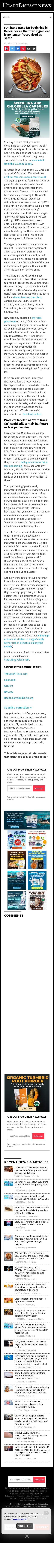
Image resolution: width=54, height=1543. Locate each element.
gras (39, 720)
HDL (16, 724)
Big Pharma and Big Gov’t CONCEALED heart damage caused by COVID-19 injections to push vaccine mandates (31, 1271)
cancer (36, 713)
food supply (26, 717)
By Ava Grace (30, 1191)
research (19, 738)
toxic (40, 742)
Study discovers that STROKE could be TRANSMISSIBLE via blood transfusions (31, 1225)
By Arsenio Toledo (32, 1176)
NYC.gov (8, 691)
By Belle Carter (30, 1262)
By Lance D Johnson (32, 1293)
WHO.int (8, 685)
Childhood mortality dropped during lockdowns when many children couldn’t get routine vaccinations (32, 1390)
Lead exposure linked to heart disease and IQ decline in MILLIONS (32, 1197)
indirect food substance (35, 731)
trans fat (9, 746)
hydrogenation (12, 731)
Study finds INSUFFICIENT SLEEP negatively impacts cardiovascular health (31, 1344)
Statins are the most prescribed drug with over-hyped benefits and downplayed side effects (31, 1287)
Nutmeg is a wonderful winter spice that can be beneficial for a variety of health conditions (32, 1210)
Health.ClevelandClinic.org (18, 697)
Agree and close (25, 1526)
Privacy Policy (20, 1519)
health (23, 724)
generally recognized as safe (20, 720)
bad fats (26, 713)
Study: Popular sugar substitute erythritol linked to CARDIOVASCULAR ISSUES (30, 1376)
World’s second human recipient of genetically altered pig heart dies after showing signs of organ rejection (31, 1240)
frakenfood (40, 717)
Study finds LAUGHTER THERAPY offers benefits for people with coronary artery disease (30, 1313)
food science (11, 717)
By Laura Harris (30, 1279)
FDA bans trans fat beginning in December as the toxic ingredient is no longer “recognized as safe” (32, 1256)
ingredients (10, 735)
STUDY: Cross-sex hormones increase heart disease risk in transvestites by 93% (29, 1404)
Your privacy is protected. (16, 797)
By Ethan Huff (30, 1336)
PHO (10, 738)
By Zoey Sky (30, 1202)
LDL (20, 735)
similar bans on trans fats (27, 297)
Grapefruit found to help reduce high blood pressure (30, 1300)
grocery (8, 724)
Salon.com (10, 679)
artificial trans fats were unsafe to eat (25, 177)
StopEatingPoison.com (16, 659)
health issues (35, 724)
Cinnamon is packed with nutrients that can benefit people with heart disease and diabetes (31, 1170)
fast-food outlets (32, 414)
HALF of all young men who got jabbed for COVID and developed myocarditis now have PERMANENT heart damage (31, 1328)
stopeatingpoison (27, 742)
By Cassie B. (30, 1396)
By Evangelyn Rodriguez (35, 1319)
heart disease (27, 728)
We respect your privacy (40, 1496)
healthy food (11, 728)
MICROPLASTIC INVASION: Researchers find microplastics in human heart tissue (31, 1436)
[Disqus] (27, 957)
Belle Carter (23, 43)
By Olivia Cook (30, 1231)
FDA (43, 713)
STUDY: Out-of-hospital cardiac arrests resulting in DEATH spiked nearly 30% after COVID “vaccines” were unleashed (31, 1420)
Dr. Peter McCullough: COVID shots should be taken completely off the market (32, 1185)
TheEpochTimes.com (15, 673)
